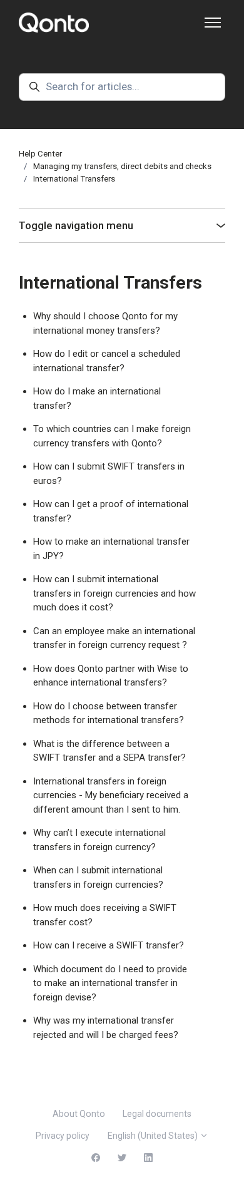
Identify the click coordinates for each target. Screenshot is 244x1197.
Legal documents (157, 1114)
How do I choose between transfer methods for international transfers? (108, 713)
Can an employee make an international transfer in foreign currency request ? (114, 638)
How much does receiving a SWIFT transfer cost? (104, 915)
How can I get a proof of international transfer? (110, 511)
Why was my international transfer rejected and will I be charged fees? (105, 1027)
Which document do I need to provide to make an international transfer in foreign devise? (110, 983)
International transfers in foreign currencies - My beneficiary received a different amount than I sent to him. (110, 795)
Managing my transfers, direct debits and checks (122, 166)
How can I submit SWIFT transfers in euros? (109, 473)
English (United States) (154, 1136)
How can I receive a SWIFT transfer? (108, 945)
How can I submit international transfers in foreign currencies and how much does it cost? (114, 593)
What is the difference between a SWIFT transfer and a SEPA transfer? (109, 751)
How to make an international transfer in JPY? (111, 549)
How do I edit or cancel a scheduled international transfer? (106, 361)
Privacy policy (62, 1136)
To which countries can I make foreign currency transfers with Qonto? (112, 436)
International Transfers (74, 178)
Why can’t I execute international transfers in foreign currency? (99, 840)
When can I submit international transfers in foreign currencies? (98, 877)
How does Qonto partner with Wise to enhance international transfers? (110, 676)
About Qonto (79, 1114)
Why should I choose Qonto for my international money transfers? (105, 323)
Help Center (40, 153)
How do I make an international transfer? (97, 398)
